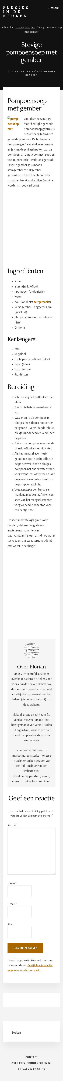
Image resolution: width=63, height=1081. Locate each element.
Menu (55, 8)
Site (10, 924)
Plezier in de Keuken (16, 11)
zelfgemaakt (42, 302)
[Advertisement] (31, 224)
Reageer (31, 75)
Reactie (12, 825)
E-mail (12, 904)
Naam (12, 883)
